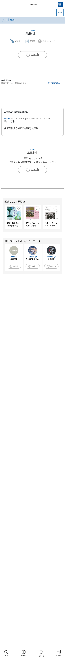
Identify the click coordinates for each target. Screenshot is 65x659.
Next (62, 218)
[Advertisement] (32, 333)
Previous (2, 218)
